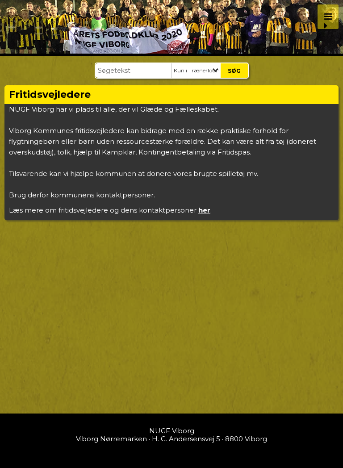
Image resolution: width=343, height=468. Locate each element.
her (204, 210)
